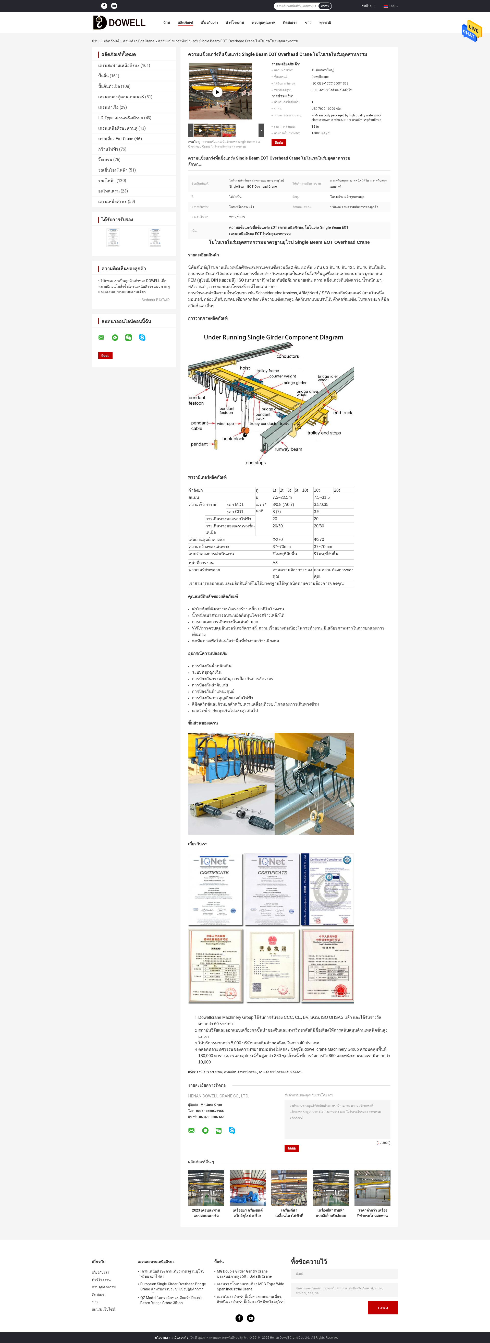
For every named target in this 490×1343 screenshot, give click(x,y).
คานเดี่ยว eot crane (210, 1072)
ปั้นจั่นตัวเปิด (109, 86)
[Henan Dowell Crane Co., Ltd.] (120, 22)
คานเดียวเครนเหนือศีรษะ (240, 1072)
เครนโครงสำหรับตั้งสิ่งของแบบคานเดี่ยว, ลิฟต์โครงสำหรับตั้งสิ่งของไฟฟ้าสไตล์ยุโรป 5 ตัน (251, 1300)
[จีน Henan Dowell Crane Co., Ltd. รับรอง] (113, 237)
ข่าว (308, 22)
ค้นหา (325, 6)
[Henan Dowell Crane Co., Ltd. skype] (145, 338)
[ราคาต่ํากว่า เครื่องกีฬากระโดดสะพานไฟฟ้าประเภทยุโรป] (372, 1188)
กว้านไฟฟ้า (108, 149)
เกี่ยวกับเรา (209, 22)
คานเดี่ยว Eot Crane (138, 41)
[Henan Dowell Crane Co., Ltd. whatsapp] (118, 338)
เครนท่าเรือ (108, 107)
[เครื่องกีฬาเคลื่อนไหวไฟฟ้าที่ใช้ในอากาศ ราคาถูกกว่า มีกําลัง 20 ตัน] (289, 1188)
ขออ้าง (366, 6)
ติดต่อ (279, 142)
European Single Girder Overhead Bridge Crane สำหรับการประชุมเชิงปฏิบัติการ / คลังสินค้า (173, 1287)
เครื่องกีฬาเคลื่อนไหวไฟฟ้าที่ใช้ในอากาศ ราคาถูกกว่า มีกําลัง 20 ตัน (289, 1213)
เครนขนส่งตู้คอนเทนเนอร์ (121, 96)
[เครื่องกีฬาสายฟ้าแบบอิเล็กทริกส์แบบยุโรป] (331, 1188)
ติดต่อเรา (290, 22)
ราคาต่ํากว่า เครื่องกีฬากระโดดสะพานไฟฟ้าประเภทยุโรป (372, 1213)
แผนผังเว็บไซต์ (103, 1309)
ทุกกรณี (325, 22)
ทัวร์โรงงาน (235, 22)
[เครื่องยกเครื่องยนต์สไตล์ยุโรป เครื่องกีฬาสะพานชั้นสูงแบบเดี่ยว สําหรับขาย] (248, 1188)
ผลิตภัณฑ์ (185, 22)
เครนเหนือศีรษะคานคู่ (118, 128)
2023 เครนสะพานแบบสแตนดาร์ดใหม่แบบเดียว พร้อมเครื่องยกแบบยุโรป (206, 1213)
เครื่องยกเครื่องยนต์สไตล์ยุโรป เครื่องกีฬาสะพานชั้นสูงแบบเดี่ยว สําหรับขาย (248, 1213)
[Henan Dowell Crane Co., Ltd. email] (104, 338)
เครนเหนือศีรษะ (112, 201)
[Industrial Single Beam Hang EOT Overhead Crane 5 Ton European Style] (217, 92)
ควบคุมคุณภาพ (263, 22)
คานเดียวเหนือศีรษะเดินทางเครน (280, 1072)
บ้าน (166, 22)
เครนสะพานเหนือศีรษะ (119, 65)
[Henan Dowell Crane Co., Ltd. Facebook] (104, 6)
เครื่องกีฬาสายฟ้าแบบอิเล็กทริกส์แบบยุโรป (331, 1213)
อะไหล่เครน (109, 191)
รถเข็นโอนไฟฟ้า (113, 170)
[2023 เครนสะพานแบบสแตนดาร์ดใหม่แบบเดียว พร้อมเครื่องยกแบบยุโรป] (206, 1188)
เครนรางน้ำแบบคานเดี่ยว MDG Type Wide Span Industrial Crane (250, 1286)
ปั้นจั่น (103, 76)
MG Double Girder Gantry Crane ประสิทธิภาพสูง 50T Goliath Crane (244, 1273)
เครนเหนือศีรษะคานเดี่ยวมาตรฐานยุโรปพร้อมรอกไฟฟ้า (172, 1273)
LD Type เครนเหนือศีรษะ (120, 117)
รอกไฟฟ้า (107, 180)
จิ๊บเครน (105, 159)
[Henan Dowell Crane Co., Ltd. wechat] (131, 338)
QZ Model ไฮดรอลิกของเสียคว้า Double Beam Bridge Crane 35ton (171, 1300)
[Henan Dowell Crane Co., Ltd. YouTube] (114, 6)
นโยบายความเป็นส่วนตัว (171, 1337)
